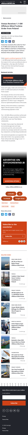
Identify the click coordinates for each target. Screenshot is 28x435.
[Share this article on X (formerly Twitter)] (6, 214)
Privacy (4, 416)
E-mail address (6, 393)
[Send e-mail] (14, 410)
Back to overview (7, 18)
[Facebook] (19, 241)
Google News (19, 198)
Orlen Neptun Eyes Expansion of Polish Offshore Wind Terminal (18, 326)
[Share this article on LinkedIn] (2, 41)
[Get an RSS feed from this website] (18, 410)
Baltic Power (4, 203)
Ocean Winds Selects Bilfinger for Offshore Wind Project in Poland (18, 310)
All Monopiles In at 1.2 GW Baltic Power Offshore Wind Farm (18, 294)
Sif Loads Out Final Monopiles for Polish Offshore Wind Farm (18, 356)
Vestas (12, 207)
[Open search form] (21, 2)
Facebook (7, 198)
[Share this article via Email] (13, 41)
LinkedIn (11, 194)
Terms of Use (5, 419)
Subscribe (8, 236)
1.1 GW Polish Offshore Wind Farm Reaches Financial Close (13, 81)
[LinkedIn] (24, 241)
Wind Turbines (6, 33)
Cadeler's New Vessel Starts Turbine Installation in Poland (18, 279)
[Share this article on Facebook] (9, 41)
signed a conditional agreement (13, 58)
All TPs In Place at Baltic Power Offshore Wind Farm (18, 263)
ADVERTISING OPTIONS (12, 181)
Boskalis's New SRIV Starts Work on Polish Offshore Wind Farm (18, 342)
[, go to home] (8, 2)
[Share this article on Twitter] (6, 41)
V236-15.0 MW (5, 207)
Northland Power (14, 203)
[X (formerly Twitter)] (22, 241)
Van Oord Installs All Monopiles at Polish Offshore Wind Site (18, 371)
